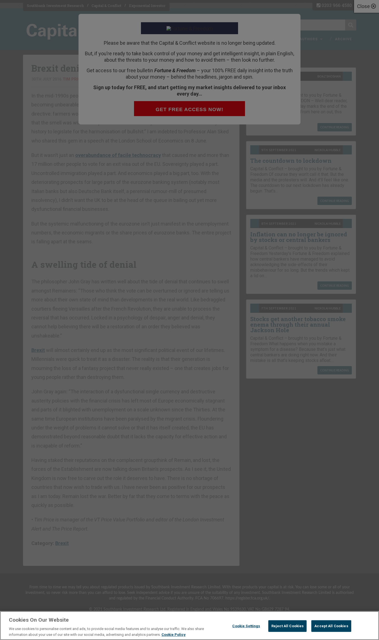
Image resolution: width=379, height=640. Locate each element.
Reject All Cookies (287, 626)
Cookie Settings (246, 626)
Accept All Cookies (331, 626)
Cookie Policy (173, 634)
